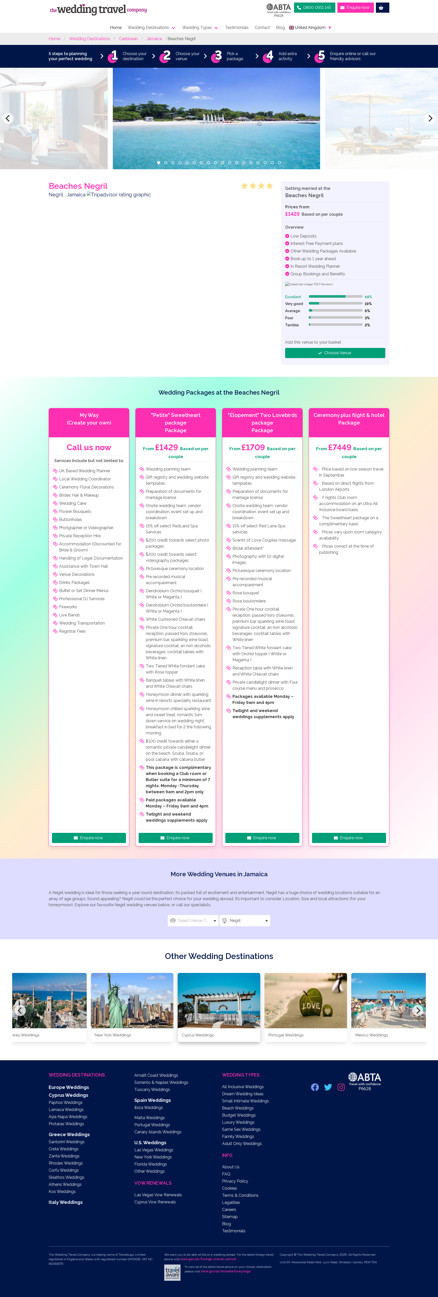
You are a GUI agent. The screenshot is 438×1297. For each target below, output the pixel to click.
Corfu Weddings (64, 1170)
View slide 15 (258, 162)
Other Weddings (149, 1171)
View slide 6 (194, 162)
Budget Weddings (239, 1115)
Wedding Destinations (148, 27)
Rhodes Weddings (66, 1163)
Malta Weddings (149, 1117)
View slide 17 (272, 162)
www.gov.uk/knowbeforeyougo (226, 1271)
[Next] (429, 118)
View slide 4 (179, 162)
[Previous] (8, 118)
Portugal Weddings (152, 1124)
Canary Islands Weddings (157, 1132)
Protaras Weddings (66, 1123)
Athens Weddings (65, 1184)
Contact (262, 27)
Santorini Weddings (67, 1141)
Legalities (231, 1202)
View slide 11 (229, 162)
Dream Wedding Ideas (243, 1093)
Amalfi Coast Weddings (156, 1075)
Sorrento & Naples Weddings (161, 1082)
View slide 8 (208, 162)
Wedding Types (197, 27)
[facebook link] (315, 1088)
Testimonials (237, 27)
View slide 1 (158, 162)
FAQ (226, 1174)
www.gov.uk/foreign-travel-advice (208, 1259)
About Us (231, 1167)
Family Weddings (238, 1136)
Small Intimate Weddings (245, 1101)
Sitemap (230, 1216)
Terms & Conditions (240, 1195)
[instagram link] (341, 1088)
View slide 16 (265, 162)
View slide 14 (250, 162)
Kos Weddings (62, 1191)
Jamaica (154, 38)
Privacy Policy (235, 1181)
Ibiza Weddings (148, 1107)
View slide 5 (187, 162)
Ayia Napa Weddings (68, 1116)
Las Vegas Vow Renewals (158, 1194)
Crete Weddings (64, 1149)
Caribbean (128, 38)
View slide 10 (222, 162)
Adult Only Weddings (242, 1143)
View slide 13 (243, 162)
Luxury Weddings (238, 1122)
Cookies (229, 1188)
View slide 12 (236, 162)
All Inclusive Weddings (243, 1086)
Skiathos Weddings (66, 1177)
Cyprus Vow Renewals (155, 1202)
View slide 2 (165, 162)
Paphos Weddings (66, 1102)
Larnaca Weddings (66, 1109)
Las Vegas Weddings (153, 1150)
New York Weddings (153, 1157)
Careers (229, 1209)
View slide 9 (215, 162)
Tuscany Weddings (152, 1089)
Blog (280, 27)
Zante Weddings (64, 1156)
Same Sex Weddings (241, 1129)
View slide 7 (201, 162)
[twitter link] (328, 1088)
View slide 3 (172, 162)
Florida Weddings (150, 1164)
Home (116, 27)
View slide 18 (279, 162)
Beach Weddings (238, 1108)
